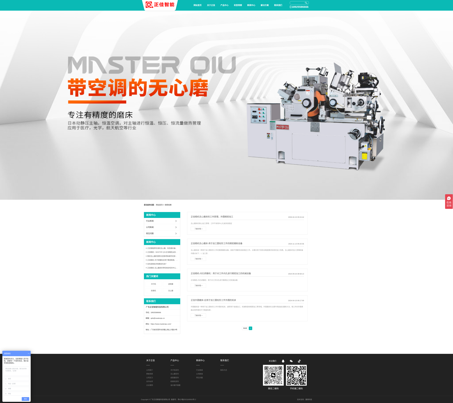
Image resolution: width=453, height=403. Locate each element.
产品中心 (224, 5)
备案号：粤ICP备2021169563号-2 (183, 399)
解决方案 (265, 5)
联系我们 (278, 5)
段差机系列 (174, 381)
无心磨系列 (174, 374)
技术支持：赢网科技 (304, 399)
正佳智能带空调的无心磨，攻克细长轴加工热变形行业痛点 (162, 248)
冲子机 (153, 284)
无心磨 (170, 291)
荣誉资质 (149, 374)
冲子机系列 (174, 370)
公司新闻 (150, 227)
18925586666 (300, 6)
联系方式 (223, 370)
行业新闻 (150, 221)
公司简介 (149, 370)
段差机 (153, 291)
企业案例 (149, 385)
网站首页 (198, 5)
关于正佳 (211, 5)
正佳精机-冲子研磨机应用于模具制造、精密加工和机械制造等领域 (162, 260)
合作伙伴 (149, 381)
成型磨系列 (174, 378)
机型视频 (238, 5)
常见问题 (150, 233)
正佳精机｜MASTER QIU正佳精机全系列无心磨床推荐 (162, 252)
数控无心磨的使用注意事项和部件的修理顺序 (162, 256)
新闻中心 (251, 5)
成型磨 (170, 284)
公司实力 (149, 378)
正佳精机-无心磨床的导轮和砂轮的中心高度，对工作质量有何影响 (162, 268)
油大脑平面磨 (175, 385)
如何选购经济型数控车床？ (157, 264)
